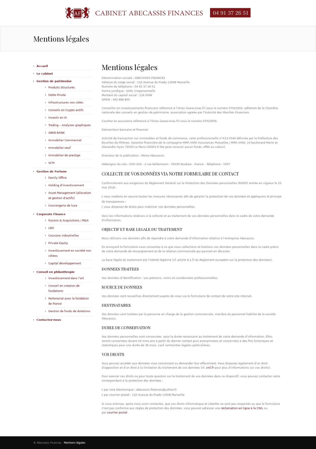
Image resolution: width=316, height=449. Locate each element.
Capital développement (64, 263)
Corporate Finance (51, 214)
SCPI (51, 162)
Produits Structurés (61, 87)
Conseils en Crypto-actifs (65, 110)
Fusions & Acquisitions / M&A (68, 220)
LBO (51, 228)
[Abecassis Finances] (158, 13)
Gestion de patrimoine (54, 81)
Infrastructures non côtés (65, 102)
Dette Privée (57, 95)
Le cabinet (45, 73)
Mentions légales (74, 442)
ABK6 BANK (56, 132)
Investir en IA (57, 117)
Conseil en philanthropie (56, 272)
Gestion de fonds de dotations (69, 311)
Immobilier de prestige (64, 155)
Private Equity (58, 243)
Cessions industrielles (63, 235)
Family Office (57, 177)
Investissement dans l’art (66, 278)
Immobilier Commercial (64, 140)
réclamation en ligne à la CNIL (242, 408)
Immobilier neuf (59, 147)
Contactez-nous (49, 319)
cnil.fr (210, 367)
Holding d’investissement (66, 185)
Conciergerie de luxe (62, 205)
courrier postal (117, 412)
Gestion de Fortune (52, 171)
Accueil (42, 66)
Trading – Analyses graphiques (69, 125)
